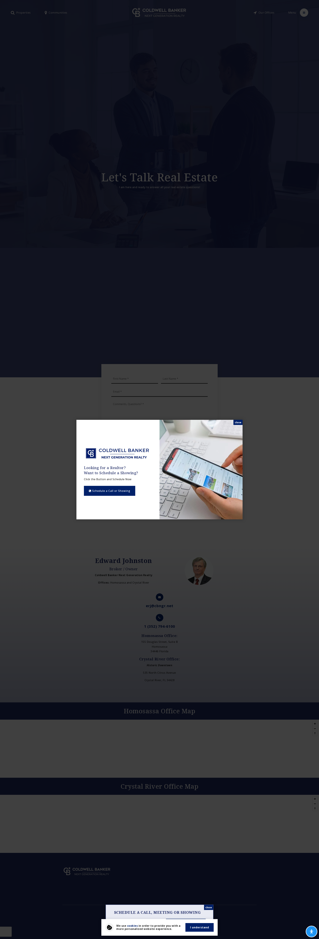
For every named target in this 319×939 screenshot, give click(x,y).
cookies (132, 926)
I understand (199, 927)
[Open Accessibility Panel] (311, 931)
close (238, 422)
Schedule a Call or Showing (110, 491)
